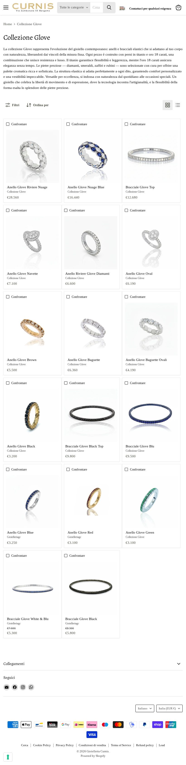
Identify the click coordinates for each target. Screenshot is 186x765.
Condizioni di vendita (92, 745)
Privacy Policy (65, 745)
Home (7, 24)
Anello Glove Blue (20, 532)
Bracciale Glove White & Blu (28, 619)
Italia (167, 708)
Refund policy (145, 745)
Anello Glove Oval (139, 273)
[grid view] (168, 105)
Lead (162, 745)
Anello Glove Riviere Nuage (27, 187)
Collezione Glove (16, 191)
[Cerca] (109, 7)
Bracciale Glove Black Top (84, 446)
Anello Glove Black (21, 446)
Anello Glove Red (80, 532)
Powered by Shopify (93, 756)
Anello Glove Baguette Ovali (146, 360)
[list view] (178, 105)
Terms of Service (121, 745)
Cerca (24, 745)
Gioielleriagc (14, 537)
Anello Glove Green (140, 532)
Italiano (142, 708)
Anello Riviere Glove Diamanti (87, 273)
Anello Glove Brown (22, 360)
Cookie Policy (42, 745)
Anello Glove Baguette (84, 360)
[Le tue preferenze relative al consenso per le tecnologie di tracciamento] (8, 757)
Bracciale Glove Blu (140, 446)
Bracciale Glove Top (140, 187)
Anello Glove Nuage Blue (86, 187)
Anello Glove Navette (22, 273)
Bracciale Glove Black (81, 619)
